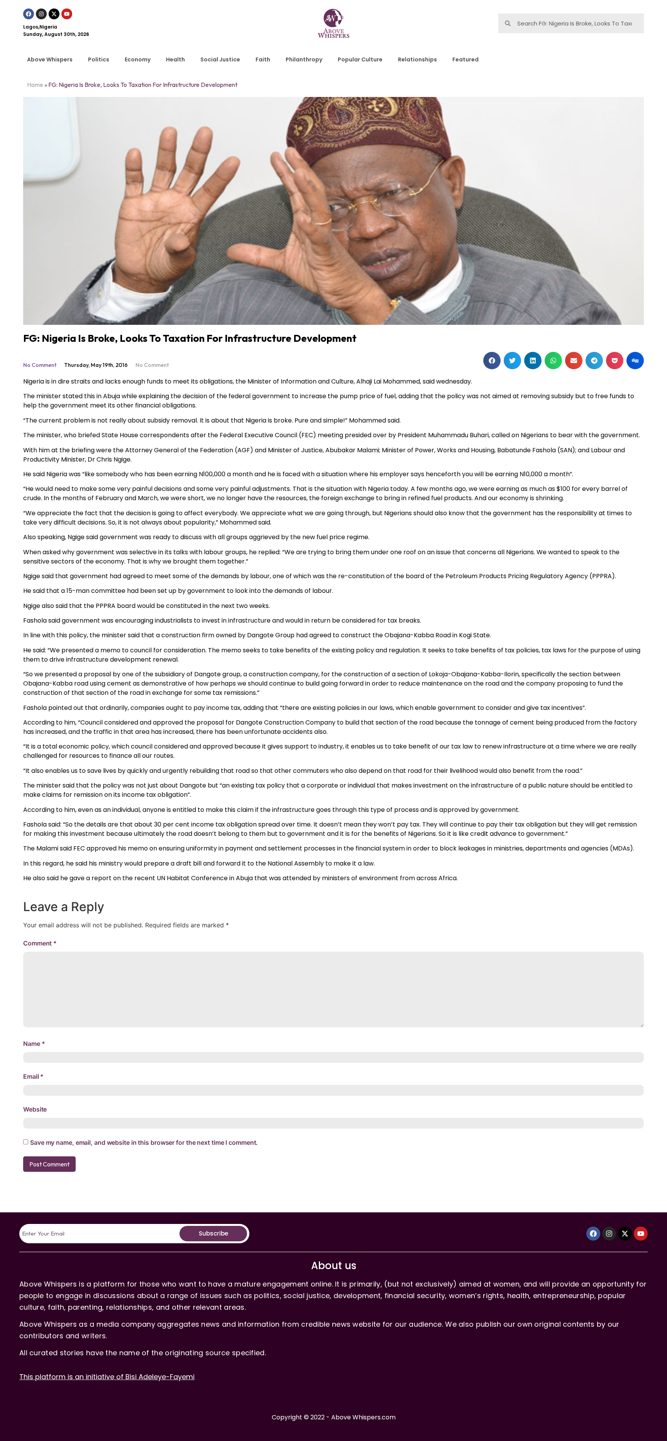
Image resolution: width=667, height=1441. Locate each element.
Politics (98, 59)
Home (35, 84)
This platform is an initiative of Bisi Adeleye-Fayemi (107, 1377)
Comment (40, 943)
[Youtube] (66, 13)
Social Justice (220, 59)
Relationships (417, 59)
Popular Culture (360, 59)
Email (33, 1076)
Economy (138, 59)
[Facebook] (28, 13)
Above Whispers (50, 59)
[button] (492, 360)
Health (175, 59)
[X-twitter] (54, 13)
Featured (465, 59)
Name (34, 1043)
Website (35, 1109)
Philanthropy (304, 59)
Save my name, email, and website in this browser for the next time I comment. (144, 1142)
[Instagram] (41, 13)
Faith (263, 59)
